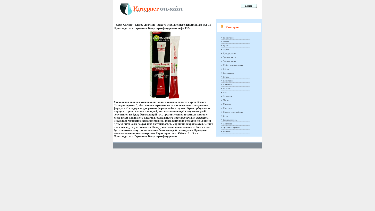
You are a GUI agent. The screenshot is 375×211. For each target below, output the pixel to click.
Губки (226, 69)
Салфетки (227, 96)
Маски (226, 100)
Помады (227, 104)
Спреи (226, 49)
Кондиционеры (230, 120)
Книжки (226, 131)
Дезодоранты (229, 53)
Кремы (226, 45)
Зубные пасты (229, 57)
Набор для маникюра (233, 65)
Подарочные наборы (233, 112)
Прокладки (228, 81)
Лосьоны (227, 88)
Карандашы (228, 73)
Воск (225, 116)
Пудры (226, 77)
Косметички (228, 38)
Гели (225, 92)
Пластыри (227, 108)
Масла (226, 41)
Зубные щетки (229, 61)
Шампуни (227, 84)
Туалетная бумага (231, 127)
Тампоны (227, 123)
